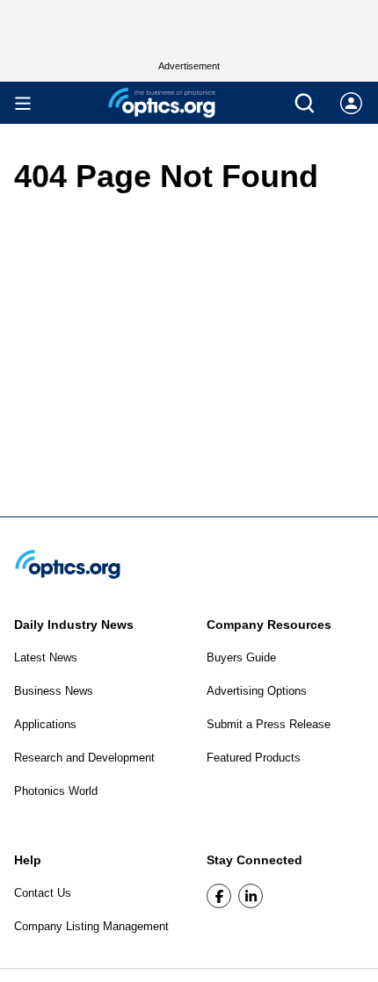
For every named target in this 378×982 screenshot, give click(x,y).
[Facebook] (219, 896)
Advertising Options (257, 690)
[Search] (304, 103)
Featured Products (254, 757)
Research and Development (84, 757)
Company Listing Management (91, 926)
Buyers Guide (241, 657)
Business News (53, 690)
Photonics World (56, 791)
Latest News (45, 657)
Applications (45, 724)
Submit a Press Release (269, 724)
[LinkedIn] (250, 896)
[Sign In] (351, 103)
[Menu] (23, 103)
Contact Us (42, 892)
